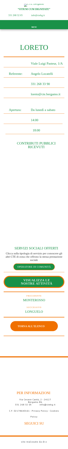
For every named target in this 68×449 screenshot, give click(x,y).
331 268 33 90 (40, 84)
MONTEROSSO (34, 300)
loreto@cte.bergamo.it (45, 94)
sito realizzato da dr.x (34, 441)
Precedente (34, 296)
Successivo (34, 307)
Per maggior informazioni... (34, 419)
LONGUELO (34, 311)
